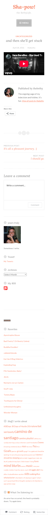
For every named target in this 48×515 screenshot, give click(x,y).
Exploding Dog (10, 365)
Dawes (41, 442)
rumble (6, 470)
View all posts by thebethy (33, 101)
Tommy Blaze (9, 395)
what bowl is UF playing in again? (26, 478)
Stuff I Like (8, 389)
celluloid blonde (10, 353)
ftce (38, 447)
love (36, 461)
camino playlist (26, 438)
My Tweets (8, 261)
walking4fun (35, 474)
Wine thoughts (20, 481)
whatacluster (9, 477)
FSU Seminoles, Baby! (13, 371)
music (29, 465)
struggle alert (34, 470)
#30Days (7, 426)
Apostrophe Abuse (12, 335)
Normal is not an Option (13, 383)
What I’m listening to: (21, 492)
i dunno (38, 455)
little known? (25, 461)
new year (36, 466)
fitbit (24, 446)
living (32, 461)
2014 (29, 426)
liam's (19, 461)
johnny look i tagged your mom (29, 458)
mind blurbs (12, 465)
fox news (29, 447)
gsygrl (26, 451)
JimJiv (6, 377)
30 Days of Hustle (19, 426)
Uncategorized (24, 36)
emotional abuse (16, 447)
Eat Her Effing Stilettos (13, 359)
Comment (35, 205)
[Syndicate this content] (9, 492)
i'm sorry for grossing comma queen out (22, 455)
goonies (14, 451)
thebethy (31, 48)
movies (23, 466)
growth (20, 451)
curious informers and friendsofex (26, 442)
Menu (25, 22)
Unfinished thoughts (12, 407)
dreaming (7, 447)
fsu (35, 446)
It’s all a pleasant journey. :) (20, 147)
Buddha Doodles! (11, 347)
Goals (7, 451)
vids (26, 474)
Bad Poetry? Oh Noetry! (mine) (16, 341)
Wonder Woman (10, 412)
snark (26, 470)
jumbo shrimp (12, 461)
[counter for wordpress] (7, 320)
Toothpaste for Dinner (13, 401)
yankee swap (11, 484)
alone (34, 426)
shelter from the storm (16, 470)
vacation (21, 474)
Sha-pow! (24, 6)
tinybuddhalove (13, 474)
